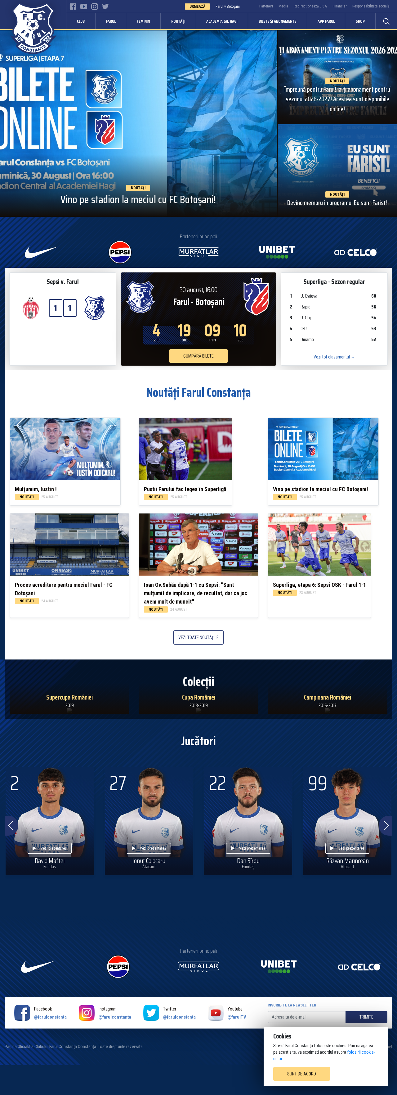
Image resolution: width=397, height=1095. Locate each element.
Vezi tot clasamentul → (334, 356)
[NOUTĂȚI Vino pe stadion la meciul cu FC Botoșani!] (138, 123)
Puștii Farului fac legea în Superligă (185, 489)
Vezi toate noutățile (198, 637)
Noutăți (178, 21)
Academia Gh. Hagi (221, 21)
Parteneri (266, 6)
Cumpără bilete (198, 356)
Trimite (366, 1017)
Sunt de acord (301, 1073)
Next (385, 826)
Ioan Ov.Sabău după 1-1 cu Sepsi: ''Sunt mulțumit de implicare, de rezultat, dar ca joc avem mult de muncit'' (195, 593)
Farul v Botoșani (228, 6)
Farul (111, 21)
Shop (360, 21)
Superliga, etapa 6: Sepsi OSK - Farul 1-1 (319, 585)
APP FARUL (326, 21)
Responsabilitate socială (371, 6)
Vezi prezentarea (54, 848)
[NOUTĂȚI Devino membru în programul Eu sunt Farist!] (337, 170)
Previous (9, 826)
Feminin (143, 21)
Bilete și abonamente (277, 21)
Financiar (339, 6)
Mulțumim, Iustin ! (36, 489)
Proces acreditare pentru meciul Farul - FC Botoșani (64, 589)
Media (283, 6)
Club (81, 21)
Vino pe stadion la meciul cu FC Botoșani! (320, 489)
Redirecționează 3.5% (310, 6)
